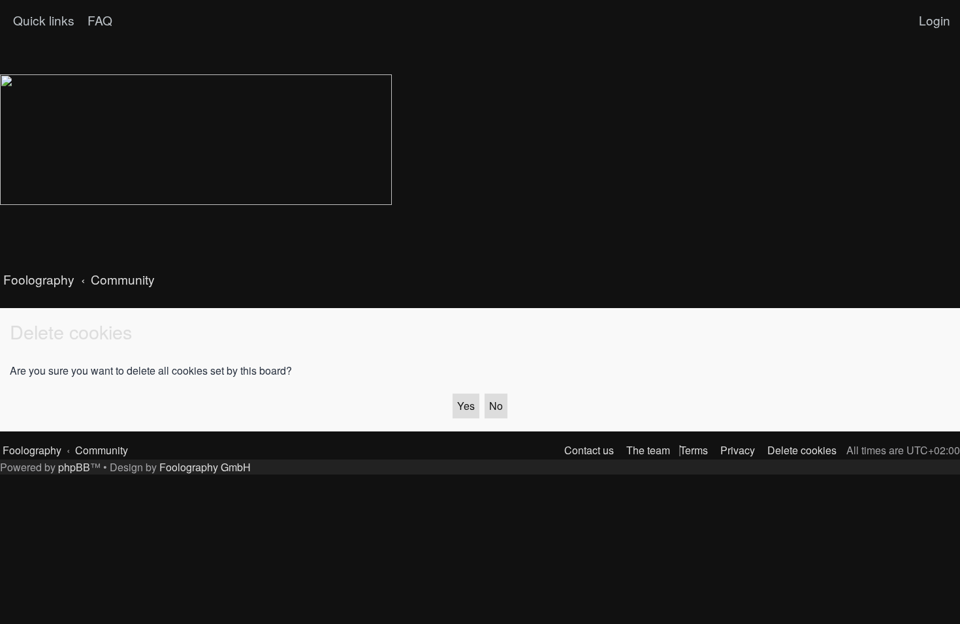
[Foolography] (196, 139)
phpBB (74, 467)
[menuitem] (98, 20)
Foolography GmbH (205, 467)
